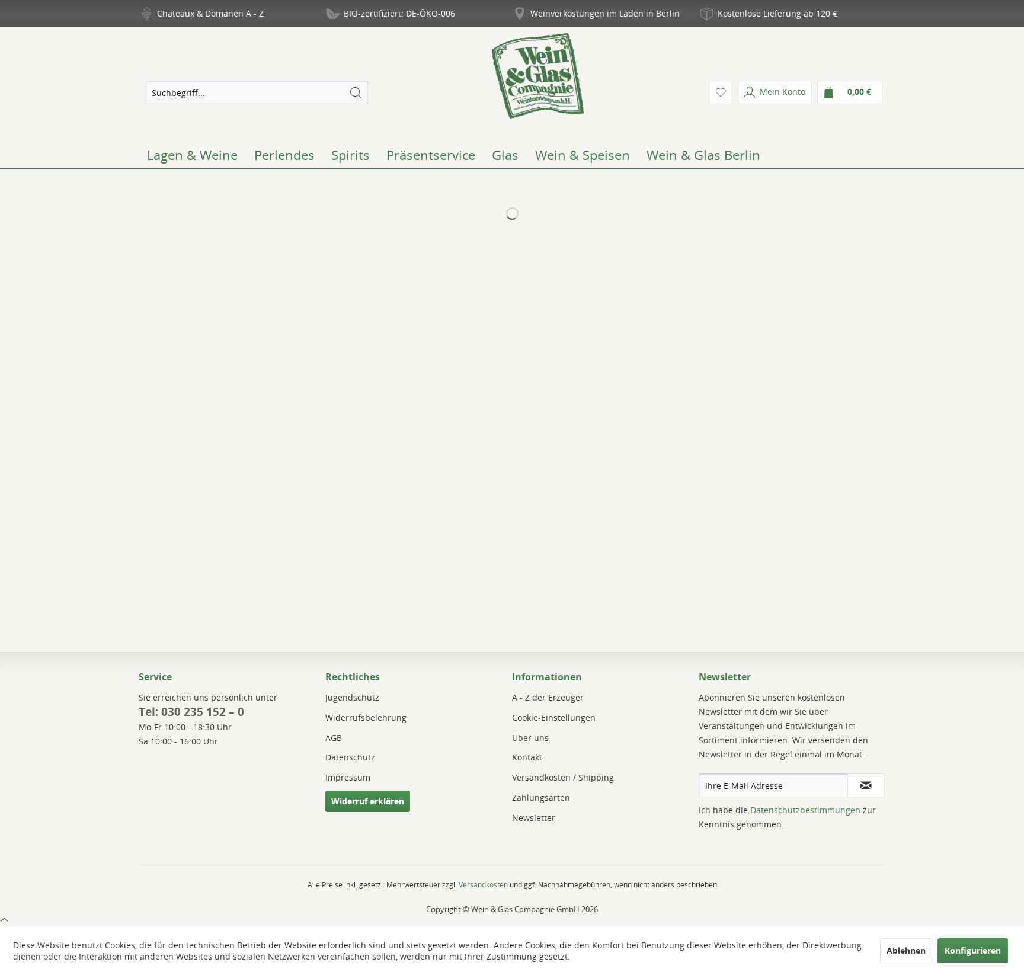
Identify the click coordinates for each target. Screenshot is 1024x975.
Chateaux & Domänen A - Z (210, 13)
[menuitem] (256, 92)
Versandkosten (483, 885)
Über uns (530, 737)
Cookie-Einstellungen (554, 717)
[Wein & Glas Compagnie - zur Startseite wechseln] (538, 76)
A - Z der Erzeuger (548, 697)
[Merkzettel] (720, 92)
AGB (333, 737)
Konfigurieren (973, 950)
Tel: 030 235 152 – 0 (191, 712)
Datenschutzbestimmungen (805, 810)
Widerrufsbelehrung (366, 717)
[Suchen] (355, 92)
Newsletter (533, 817)
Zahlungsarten (541, 797)
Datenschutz (350, 757)
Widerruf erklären (367, 801)
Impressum (347, 777)
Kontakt (527, 757)
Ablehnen (906, 950)
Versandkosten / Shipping (563, 777)
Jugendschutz (352, 697)
